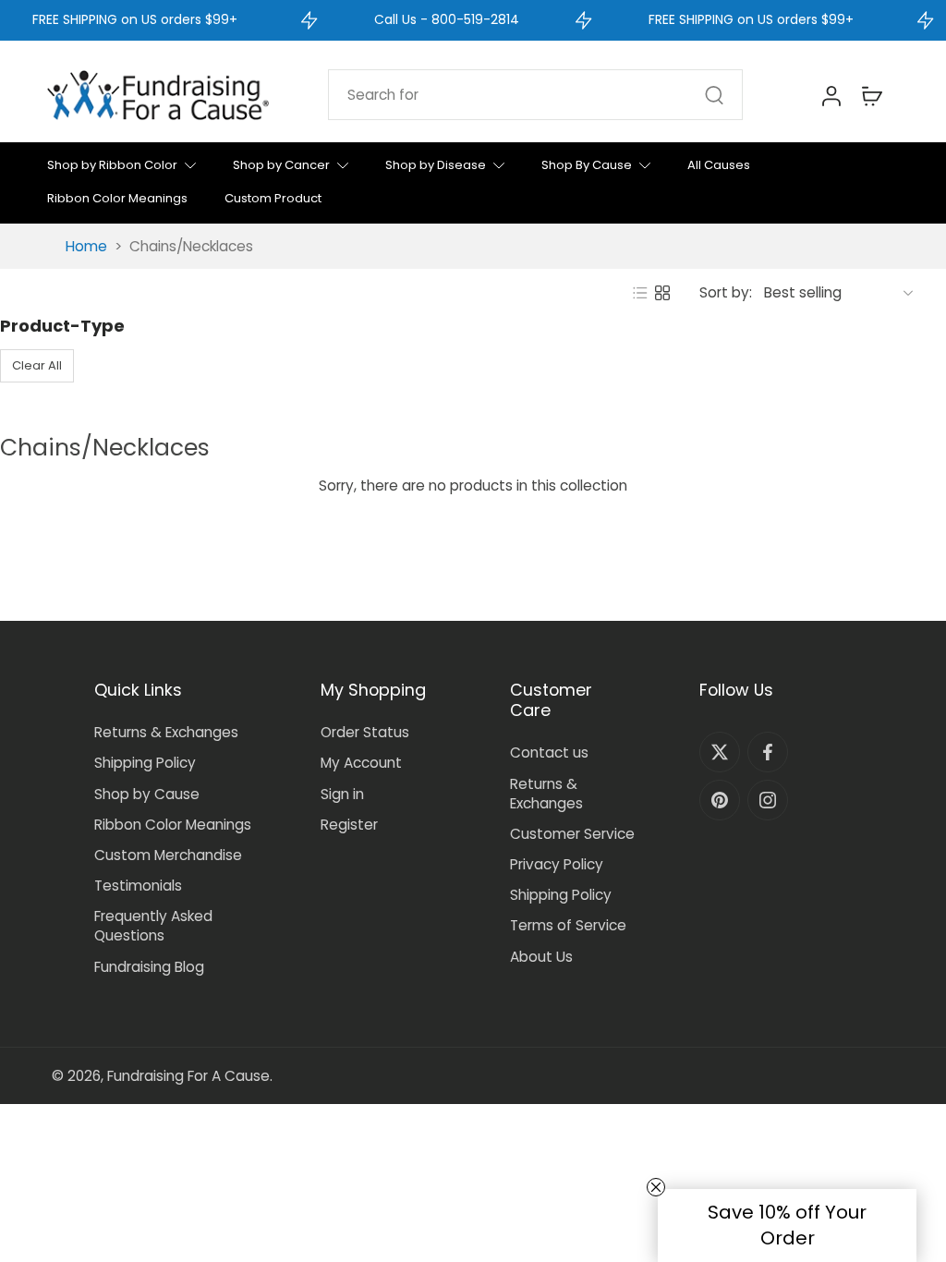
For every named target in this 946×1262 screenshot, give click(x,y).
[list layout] (640, 293)
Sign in (342, 794)
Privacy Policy (556, 864)
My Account (361, 762)
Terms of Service (568, 925)
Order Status (365, 732)
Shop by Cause (147, 794)
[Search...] (714, 95)
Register (349, 824)
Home (86, 246)
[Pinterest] (719, 800)
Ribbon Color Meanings (172, 824)
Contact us (549, 752)
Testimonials (138, 885)
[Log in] (830, 95)
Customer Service (572, 833)
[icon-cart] (871, 95)
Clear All (37, 365)
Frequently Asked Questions (153, 925)
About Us (541, 956)
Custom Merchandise (168, 855)
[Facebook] (767, 752)
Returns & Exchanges (166, 732)
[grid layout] (662, 293)
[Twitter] (719, 752)
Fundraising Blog (149, 967)
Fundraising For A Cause (188, 1076)
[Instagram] (767, 800)
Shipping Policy (145, 762)
